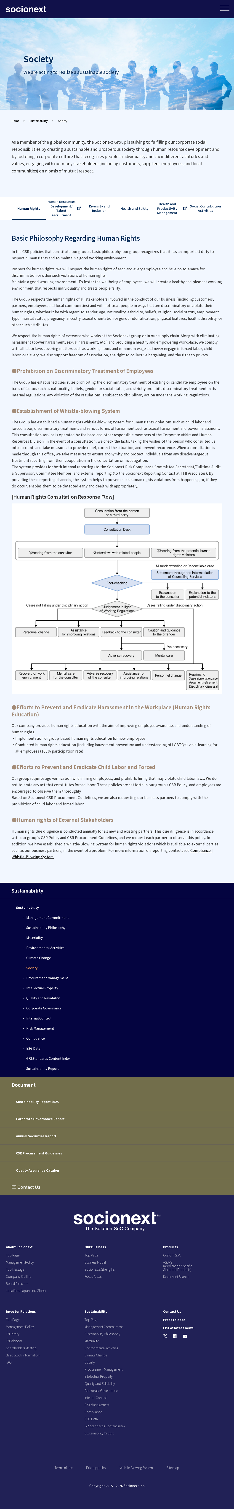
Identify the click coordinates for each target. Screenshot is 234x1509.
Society (31, 968)
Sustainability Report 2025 (37, 1101)
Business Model (95, 1262)
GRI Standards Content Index (48, 1058)
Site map (173, 1467)
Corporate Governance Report (40, 1118)
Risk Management (40, 1028)
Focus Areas (93, 1276)
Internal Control (38, 1018)
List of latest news (178, 1328)
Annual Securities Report (36, 1136)
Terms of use (63, 1467)
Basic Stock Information (23, 1355)
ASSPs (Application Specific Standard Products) (177, 1266)
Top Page (12, 1255)
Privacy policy (96, 1467)
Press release (174, 1319)
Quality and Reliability (43, 998)
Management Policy (20, 1262)
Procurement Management (47, 978)
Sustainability (39, 121)
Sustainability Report (42, 1068)
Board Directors (17, 1283)
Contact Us (28, 1187)
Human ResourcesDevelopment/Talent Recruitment (61, 208)
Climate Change (38, 957)
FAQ (9, 1362)
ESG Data (33, 1048)
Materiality (34, 937)
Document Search (176, 1276)
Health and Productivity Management (167, 208)
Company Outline (18, 1276)
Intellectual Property (42, 988)
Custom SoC (172, 1255)
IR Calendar (14, 1341)
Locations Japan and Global (26, 1290)
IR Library (12, 1333)
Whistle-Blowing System (136, 1467)
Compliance (35, 1038)
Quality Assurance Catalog (37, 1170)
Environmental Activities (45, 947)
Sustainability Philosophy (45, 927)
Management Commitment (47, 917)
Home (15, 121)
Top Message (15, 1269)
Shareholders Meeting (21, 1348)
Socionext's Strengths (99, 1269)
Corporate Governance (43, 1008)
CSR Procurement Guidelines (39, 1153)
